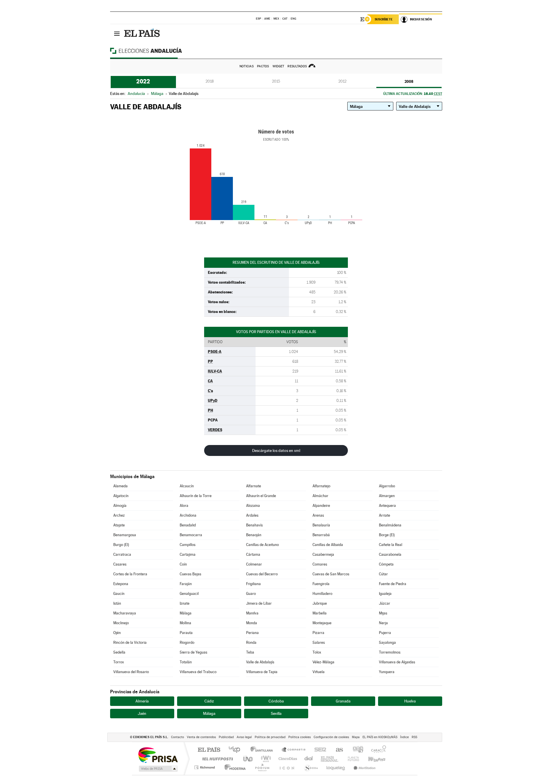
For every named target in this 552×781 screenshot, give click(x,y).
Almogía (119, 505)
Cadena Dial (309, 758)
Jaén (142, 713)
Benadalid (188, 525)
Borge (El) (387, 535)
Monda (251, 623)
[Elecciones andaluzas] (156, 51)
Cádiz (209, 701)
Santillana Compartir (293, 750)
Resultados (297, 66)
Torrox (118, 662)
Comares (320, 564)
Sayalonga (387, 642)
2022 (143, 81)
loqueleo (336, 767)
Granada (343, 701)
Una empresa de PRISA (158, 754)
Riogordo (187, 642)
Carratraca (122, 554)
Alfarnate (253, 486)
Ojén (117, 633)
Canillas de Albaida (328, 545)
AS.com (337, 750)
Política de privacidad (270, 737)
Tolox (317, 652)
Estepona (120, 584)
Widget (278, 66)
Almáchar (320, 496)
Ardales (252, 515)
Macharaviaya (124, 613)
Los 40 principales (236, 750)
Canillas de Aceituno (262, 545)
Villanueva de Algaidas (397, 662)
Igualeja (385, 593)
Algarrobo (387, 486)
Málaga (185, 613)
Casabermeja (323, 554)
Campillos (187, 545)
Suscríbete (384, 19)
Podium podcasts (261, 767)
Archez (119, 515)
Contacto (177, 737)
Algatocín (121, 496)
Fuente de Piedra (392, 584)
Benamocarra (191, 535)
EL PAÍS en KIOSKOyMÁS (380, 737)
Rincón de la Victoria (130, 642)
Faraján (186, 584)
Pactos (263, 66)
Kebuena (372, 758)
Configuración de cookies (331, 737)
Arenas (318, 515)
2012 (342, 81)
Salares (319, 642)
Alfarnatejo (321, 486)
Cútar (383, 574)
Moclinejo (121, 623)
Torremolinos (389, 652)
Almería (142, 701)
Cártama (253, 554)
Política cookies (299, 737)
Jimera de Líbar (259, 603)
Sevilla (276, 713)
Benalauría (321, 525)
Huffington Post (216, 758)
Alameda (120, 486)
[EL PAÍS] (142, 33)
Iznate (184, 603)
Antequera (387, 505)
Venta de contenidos (201, 737)
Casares (119, 564)
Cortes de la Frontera (130, 574)
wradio (265, 758)
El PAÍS (209, 750)
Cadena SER (318, 750)
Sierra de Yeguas (193, 652)
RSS (414, 737)
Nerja (383, 623)
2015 (276, 81)
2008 (409, 81)
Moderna (233, 767)
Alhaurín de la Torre (196, 496)
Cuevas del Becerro (262, 574)
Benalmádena (390, 525)
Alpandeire (321, 505)
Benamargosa (124, 535)
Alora (184, 505)
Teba (250, 652)
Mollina (185, 623)
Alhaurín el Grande (261, 496)
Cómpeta (386, 564)
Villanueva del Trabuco (198, 672)
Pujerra (385, 633)
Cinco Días (287, 758)
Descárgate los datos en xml (276, 450)
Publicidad (226, 737)
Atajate (119, 525)
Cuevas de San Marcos (331, 574)
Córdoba (276, 701)
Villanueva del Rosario (131, 672)
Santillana (263, 750)
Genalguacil (189, 593)
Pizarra (318, 633)
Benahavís (254, 525)
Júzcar (384, 603)
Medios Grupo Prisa (157, 768)
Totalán (186, 662)
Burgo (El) (121, 545)
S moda (310, 767)
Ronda (251, 642)
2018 (210, 81)
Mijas (383, 613)
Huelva (410, 701)
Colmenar (254, 564)
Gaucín (118, 593)
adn (355, 750)
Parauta (186, 633)
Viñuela (319, 672)
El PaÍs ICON (286, 767)
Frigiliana (253, 584)
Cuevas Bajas (190, 574)
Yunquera (386, 672)
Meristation (364, 767)
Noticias (246, 66)
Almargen (387, 496)
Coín (183, 564)
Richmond (205, 767)
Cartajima (187, 554)
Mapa (356, 737)
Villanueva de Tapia (261, 672)
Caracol (377, 750)
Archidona (188, 515)
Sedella (119, 652)
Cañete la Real (390, 545)
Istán (117, 603)
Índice (404, 737)
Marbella (320, 613)
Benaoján (253, 535)
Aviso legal (244, 737)
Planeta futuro (351, 758)
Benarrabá (321, 535)
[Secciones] (117, 33)
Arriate (384, 515)
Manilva (252, 613)
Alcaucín (187, 486)
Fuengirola (321, 584)
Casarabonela (390, 554)
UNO (248, 758)
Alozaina (253, 505)
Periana (252, 633)
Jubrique (320, 603)
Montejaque (322, 623)
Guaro (251, 593)
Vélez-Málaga (323, 662)
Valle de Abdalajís (260, 662)
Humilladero (322, 593)
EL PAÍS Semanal (330, 758)
